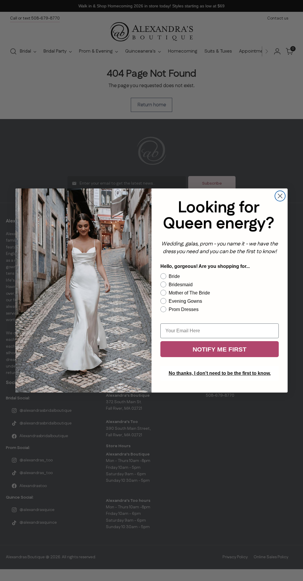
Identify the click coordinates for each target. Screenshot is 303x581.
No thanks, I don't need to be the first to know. (220, 373)
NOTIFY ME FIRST (219, 349)
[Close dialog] (280, 196)
